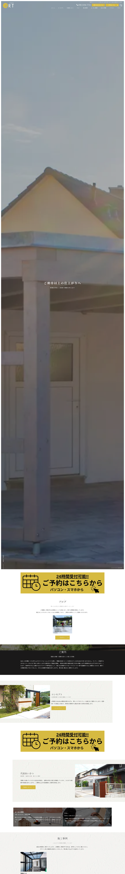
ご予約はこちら (111, 5)
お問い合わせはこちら (98, 5)
